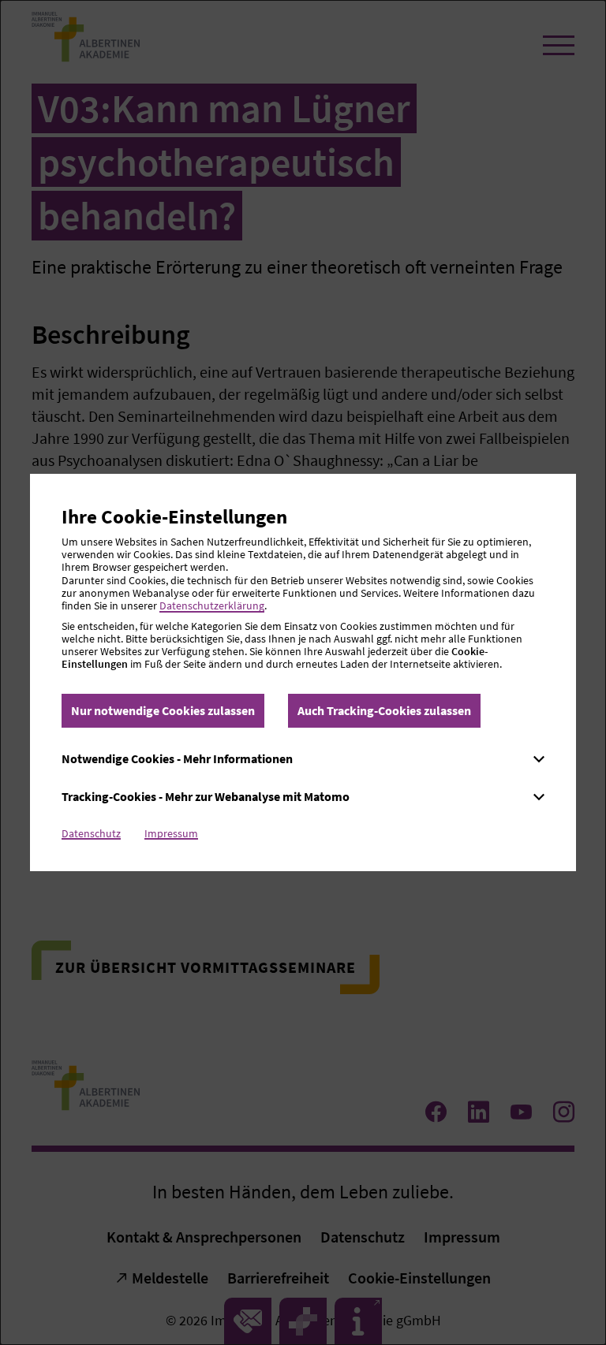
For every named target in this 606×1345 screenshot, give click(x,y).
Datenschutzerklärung (211, 605)
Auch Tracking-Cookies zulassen (384, 710)
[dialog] (303, 672)
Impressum (171, 833)
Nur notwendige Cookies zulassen (163, 710)
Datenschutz (91, 833)
